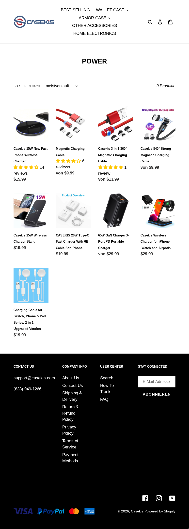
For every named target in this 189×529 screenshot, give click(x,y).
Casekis (137, 511)
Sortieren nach (27, 86)
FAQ (104, 399)
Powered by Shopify (159, 511)
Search (106, 378)
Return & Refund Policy (70, 413)
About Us (70, 378)
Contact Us (72, 385)
